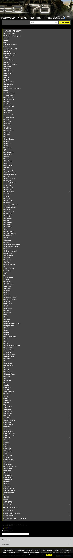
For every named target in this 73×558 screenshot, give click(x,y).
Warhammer (8, 479)
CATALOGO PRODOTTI (12, 31)
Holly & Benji (8, 227)
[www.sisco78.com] (33, 9)
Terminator (7, 438)
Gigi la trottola (8, 189)
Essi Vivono (8, 148)
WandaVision (8, 477)
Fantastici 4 (8, 154)
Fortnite (6, 167)
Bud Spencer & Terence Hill (12, 88)
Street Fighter (8, 424)
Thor (5, 453)
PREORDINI (8, 510)
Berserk (6, 69)
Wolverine (7, 486)
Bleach (6, 77)
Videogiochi (8, 475)
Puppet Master (8, 365)
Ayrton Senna (8, 60)
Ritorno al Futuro (9, 374)
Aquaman (7, 51)
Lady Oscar (8, 304)
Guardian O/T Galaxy (11, 205)
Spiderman (7, 409)
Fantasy (6, 156)
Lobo (5, 315)
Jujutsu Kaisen (8, 277)
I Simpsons (7, 240)
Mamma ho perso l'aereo (12, 323)
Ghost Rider (8, 185)
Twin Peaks (8, 462)
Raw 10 (6, 369)
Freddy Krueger (9, 170)
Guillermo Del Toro (10, 207)
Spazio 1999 (8, 407)
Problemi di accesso (58, 18)
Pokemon (7, 358)
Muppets (7, 334)
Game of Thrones (9, 178)
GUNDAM (7, 505)
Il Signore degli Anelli (10, 251)
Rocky (6, 383)
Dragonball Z (8, 143)
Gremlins (7, 203)
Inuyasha (7, 257)
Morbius (6, 332)
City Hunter (7, 104)
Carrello (65, 22)
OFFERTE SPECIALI (11, 508)
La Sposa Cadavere (10, 299)
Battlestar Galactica (10, 64)
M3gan (6, 321)
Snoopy (6, 402)
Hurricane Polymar (10, 233)
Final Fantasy (8, 161)
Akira (6, 40)
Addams (7, 38)
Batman (6, 62)
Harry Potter (8, 218)
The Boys (7, 444)
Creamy (6, 119)
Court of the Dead (9, 115)
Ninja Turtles (8, 347)
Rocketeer (7, 380)
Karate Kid (7, 282)
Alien (5, 42)
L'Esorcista (7, 290)
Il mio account (66, 16)
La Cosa (7, 295)
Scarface (7, 394)
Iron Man (7, 262)
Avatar (6, 58)
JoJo (5, 273)
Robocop (7, 376)
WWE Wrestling (9, 492)
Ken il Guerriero (9, 284)
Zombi (6, 499)
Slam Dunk (7, 400)
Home (3, 525)
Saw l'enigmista (9, 391)
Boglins (6, 80)
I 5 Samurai (8, 235)
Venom (6, 473)
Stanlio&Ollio (8, 413)
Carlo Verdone (8, 97)
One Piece (7, 352)
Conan (6, 108)
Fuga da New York (10, 172)
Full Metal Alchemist (10, 174)
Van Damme (8, 470)
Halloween (7, 209)
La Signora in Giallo (10, 297)
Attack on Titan (9, 55)
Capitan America (9, 93)
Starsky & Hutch (9, 420)
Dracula (6, 141)
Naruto (6, 341)
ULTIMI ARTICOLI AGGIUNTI (14, 519)
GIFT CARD (8, 502)
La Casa (7, 293)
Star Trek (7, 416)
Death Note (7, 128)
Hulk (5, 229)
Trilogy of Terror (9, 459)
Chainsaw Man (9, 99)
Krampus (7, 288)
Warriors (7, 481)
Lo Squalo (7, 312)
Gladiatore (7, 194)
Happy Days (8, 213)
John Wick (7, 271)
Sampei (6, 389)
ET (5, 150)
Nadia (6, 339)
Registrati (59, 16)
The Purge (7, 449)
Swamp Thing (8, 431)
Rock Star (7, 378)
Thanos (6, 442)
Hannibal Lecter (9, 211)
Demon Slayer (8, 130)
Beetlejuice (7, 66)
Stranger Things (9, 422)
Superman (7, 429)
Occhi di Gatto (8, 350)
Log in (54, 16)
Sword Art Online (9, 433)
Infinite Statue (8, 255)
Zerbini (6, 497)
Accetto (49, 555)
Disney (6, 137)
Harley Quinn (8, 216)
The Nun (7, 446)
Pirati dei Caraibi (9, 356)
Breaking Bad (8, 84)
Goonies (7, 198)
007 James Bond (9, 33)
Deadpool (7, 126)
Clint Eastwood (9, 106)
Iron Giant (7, 260)
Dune (6, 145)
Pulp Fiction (8, 363)
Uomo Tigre (8, 468)
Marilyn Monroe (9, 326)
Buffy (6, 90)
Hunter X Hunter (9, 231)
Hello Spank (8, 222)
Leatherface (8, 308)
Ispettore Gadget (9, 264)
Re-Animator (8, 372)
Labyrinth (7, 301)
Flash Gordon (8, 165)
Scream (6, 396)
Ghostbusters (8, 187)
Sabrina (6, 385)
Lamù (6, 306)
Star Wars (7, 418)
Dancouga (7, 121)
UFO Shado (8, 464)
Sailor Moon (8, 387)
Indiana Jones (8, 253)
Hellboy (6, 220)
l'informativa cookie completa (36, 555)
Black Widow (8, 73)
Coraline (7, 112)
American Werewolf (10, 44)
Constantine (8, 110)
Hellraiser (7, 224)
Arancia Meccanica (10, 53)
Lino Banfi (7, 310)
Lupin (6, 317)
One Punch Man (9, 354)
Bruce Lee (7, 86)
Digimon (7, 132)
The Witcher (8, 451)
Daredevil (7, 123)
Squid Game (8, 411)
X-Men (6, 495)
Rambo (6, 367)
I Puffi (6, 238)
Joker (6, 275)
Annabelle (7, 47)
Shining (6, 398)
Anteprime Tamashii (10, 49)
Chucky (6, 101)
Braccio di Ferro (9, 82)
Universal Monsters (10, 466)
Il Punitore (7, 249)
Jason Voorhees (9, 268)
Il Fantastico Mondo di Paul (12, 244)
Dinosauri (7, 134)
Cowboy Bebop (9, 117)
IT (5, 266)
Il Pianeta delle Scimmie (11, 246)
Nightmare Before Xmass (12, 345)
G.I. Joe (6, 176)
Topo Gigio (7, 457)
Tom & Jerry (8, 455)
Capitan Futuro (8, 95)
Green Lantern (8, 200)
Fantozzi (7, 159)
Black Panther (8, 71)
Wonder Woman (9, 488)
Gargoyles (7, 181)
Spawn (6, 405)
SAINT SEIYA (8, 516)
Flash (6, 163)
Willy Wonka (8, 484)
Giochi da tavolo (9, 192)
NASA (6, 343)
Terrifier (6, 440)
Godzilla (6, 196)
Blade (6, 75)
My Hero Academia (10, 336)
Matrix (6, 330)
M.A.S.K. (7, 319)
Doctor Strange (9, 139)
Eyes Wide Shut (9, 152)
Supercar (7, 427)
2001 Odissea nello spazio (12, 36)
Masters (7, 328)
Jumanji (6, 279)
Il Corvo (6, 242)
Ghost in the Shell (9, 183)
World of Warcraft (9, 490)
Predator (7, 361)
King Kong (7, 286)
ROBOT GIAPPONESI (11, 513)
